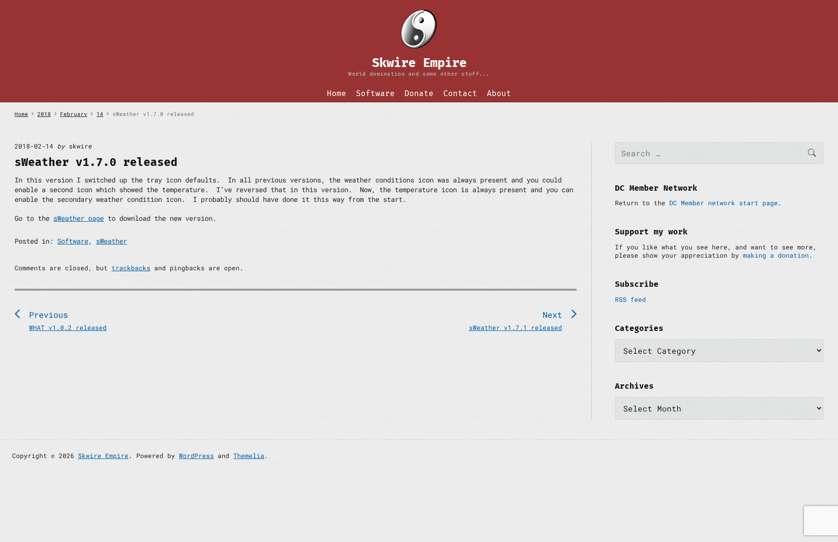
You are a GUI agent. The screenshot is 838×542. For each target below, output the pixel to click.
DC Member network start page (723, 203)
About (499, 93)
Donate (419, 93)
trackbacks (131, 268)
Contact (460, 93)
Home (336, 93)
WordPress (196, 456)
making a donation (776, 255)
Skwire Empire (103, 456)
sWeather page (78, 218)
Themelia (248, 456)
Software (375, 93)
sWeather (111, 241)
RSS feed (630, 299)
